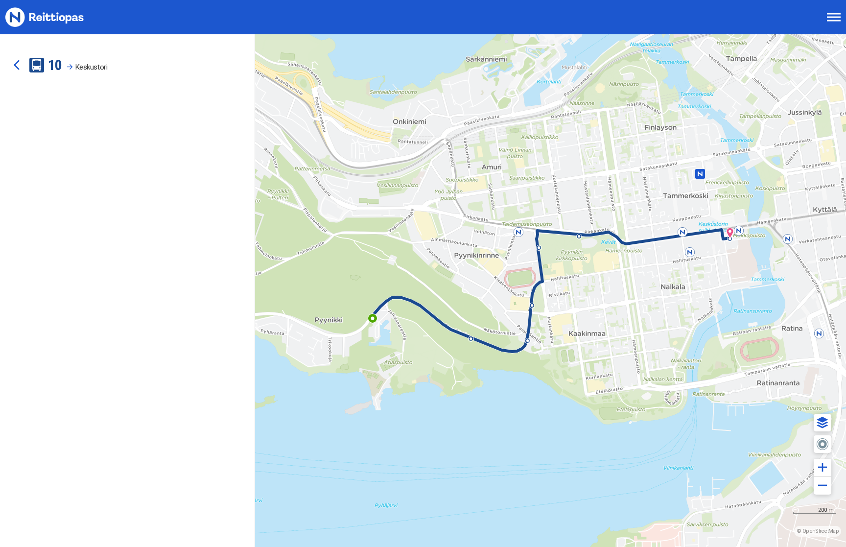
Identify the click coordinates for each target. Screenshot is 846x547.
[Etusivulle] (56, 17)
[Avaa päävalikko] (834, 17)
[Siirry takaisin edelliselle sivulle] (17, 65)
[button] (822, 422)
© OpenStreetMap (818, 531)
